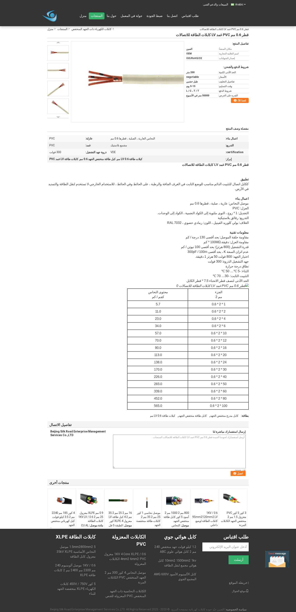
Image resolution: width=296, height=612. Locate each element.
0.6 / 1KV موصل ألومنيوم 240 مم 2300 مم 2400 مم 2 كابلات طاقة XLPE (75, 570)
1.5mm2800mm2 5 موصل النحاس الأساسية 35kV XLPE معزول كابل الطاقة (76, 551)
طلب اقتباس (190, 16)
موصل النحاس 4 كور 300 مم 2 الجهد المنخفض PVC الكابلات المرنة (125, 577)
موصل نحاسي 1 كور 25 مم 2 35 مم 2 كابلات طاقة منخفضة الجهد (148, 519)
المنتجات (96, 16)
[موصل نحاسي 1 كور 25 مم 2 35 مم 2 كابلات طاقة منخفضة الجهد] (147, 501)
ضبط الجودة (155, 16)
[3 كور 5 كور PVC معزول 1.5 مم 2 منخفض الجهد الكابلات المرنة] (233, 501)
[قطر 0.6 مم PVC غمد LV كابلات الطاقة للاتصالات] (127, 81)
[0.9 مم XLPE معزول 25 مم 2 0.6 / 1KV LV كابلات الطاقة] (90, 501)
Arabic (239, 4)
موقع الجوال (239, 591)
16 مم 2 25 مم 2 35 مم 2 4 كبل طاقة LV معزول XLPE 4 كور (120, 517)
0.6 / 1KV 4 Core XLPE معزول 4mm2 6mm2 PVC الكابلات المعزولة (125, 559)
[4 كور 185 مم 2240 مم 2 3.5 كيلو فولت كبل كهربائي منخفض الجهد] (62, 501)
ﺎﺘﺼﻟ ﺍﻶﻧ (242, 100)
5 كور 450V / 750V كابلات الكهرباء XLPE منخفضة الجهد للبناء (76, 588)
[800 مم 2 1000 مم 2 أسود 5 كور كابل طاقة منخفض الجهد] (176, 501)
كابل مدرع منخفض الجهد (224, 415)
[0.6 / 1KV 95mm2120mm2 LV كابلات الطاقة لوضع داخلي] (204, 501)
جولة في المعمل (131, 16)
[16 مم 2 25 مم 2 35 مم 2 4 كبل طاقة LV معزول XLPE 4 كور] (119, 501)
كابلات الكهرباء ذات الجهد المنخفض (91, 29)
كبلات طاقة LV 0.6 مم (162, 415)
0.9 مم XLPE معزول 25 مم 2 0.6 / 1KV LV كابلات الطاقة (90, 517)
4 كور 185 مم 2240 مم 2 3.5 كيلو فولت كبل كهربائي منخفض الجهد (63, 519)
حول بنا (111, 16)
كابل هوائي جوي (180, 537)
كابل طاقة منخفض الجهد (193, 415)
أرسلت (238, 559)
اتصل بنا (172, 16)
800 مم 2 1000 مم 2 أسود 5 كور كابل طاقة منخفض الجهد (176, 517)
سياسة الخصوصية (236, 609)
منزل (83, 16)
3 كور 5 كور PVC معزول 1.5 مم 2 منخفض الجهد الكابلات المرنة (233, 519)
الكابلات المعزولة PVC (129, 540)
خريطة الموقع (238, 583)
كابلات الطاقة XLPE (76, 537)
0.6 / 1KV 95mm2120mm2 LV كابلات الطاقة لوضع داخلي (205, 519)
